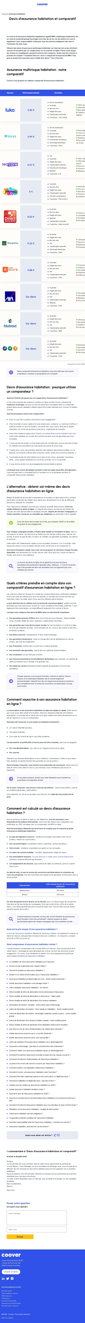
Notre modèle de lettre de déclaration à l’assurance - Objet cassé (34, 996)
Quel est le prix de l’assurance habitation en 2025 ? (29, 1094)
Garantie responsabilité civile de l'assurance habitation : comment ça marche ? (40, 1122)
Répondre (11, 1190)
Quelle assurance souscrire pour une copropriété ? (29, 1038)
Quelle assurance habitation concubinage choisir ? (29, 983)
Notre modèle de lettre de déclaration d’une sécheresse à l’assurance (36, 992)
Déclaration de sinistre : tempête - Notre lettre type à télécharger (34, 1005)
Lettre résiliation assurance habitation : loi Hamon (28, 988)
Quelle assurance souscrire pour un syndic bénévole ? (30, 1033)
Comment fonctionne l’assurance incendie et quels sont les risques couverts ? (39, 1055)
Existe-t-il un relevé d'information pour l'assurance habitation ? (34, 975)
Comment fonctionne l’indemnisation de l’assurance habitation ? (34, 1059)
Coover (4, 14)
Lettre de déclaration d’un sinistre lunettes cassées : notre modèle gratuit (37, 1020)
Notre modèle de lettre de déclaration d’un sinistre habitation (33, 1000)
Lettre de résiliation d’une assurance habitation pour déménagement (36, 1042)
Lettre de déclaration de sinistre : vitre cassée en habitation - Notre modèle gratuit (41, 1009)
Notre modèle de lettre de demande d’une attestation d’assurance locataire (38, 1025)
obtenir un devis (11, 1272)
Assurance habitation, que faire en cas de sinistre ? (29, 1126)
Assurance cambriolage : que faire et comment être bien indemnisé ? (36, 1046)
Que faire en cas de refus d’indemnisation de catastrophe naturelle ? (36, 1029)
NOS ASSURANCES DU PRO (11, 1287)
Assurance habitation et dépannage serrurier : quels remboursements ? (37, 979)
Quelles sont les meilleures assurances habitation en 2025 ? (33, 1085)
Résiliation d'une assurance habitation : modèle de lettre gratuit (33, 1109)
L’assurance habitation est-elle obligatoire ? (26, 1114)
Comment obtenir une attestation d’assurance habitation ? (32, 1068)
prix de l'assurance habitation (20, 933)
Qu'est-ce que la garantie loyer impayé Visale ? (27, 966)
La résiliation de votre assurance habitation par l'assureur (32, 962)
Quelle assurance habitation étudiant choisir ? (27, 1089)
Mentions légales (7, 1318)
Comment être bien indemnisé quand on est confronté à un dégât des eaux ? (39, 1076)
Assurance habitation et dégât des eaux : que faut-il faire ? (32, 1081)
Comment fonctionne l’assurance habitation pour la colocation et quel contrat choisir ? (43, 1105)
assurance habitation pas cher (64, 433)
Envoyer (20, 1237)
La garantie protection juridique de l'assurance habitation (31, 1118)
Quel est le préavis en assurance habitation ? (27, 970)
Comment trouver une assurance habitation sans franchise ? (33, 1072)
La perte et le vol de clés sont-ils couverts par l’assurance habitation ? (36, 1063)
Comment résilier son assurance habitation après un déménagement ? (36, 1051)
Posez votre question (18, 1203)
